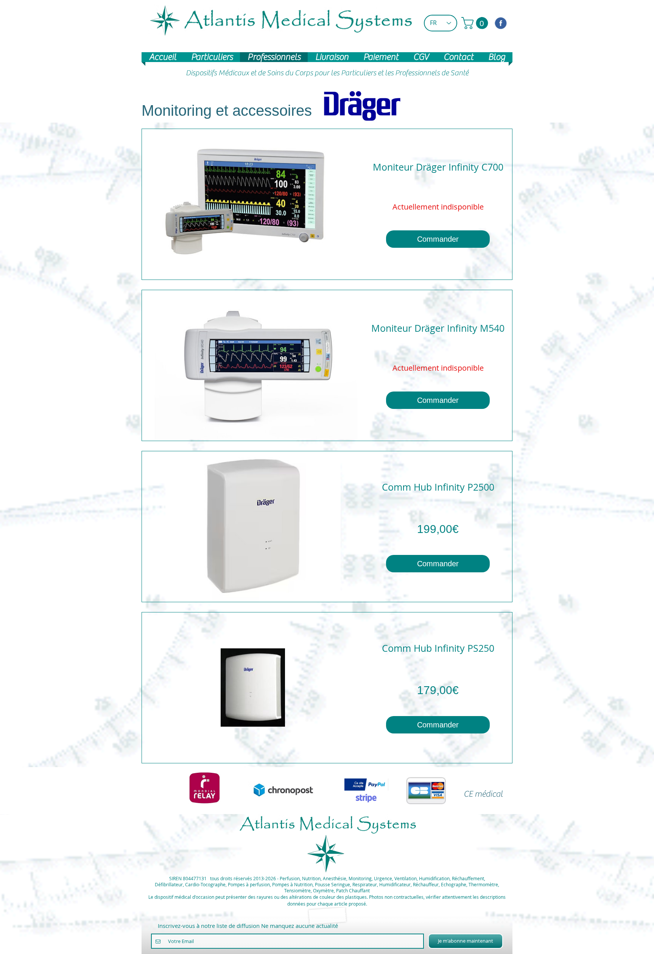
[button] (476, 23)
